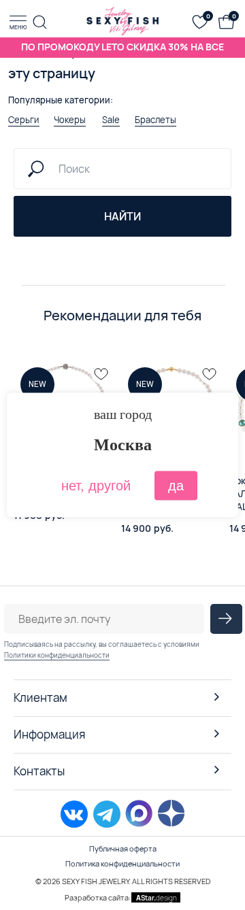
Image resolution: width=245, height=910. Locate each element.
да (176, 485)
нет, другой (96, 485)
